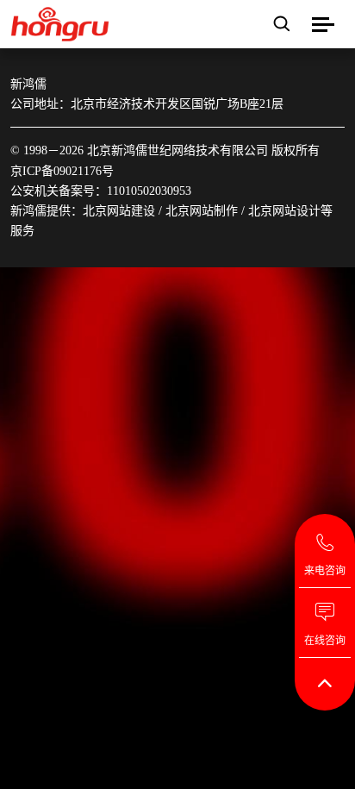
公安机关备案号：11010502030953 (100, 191)
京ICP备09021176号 (62, 171)
